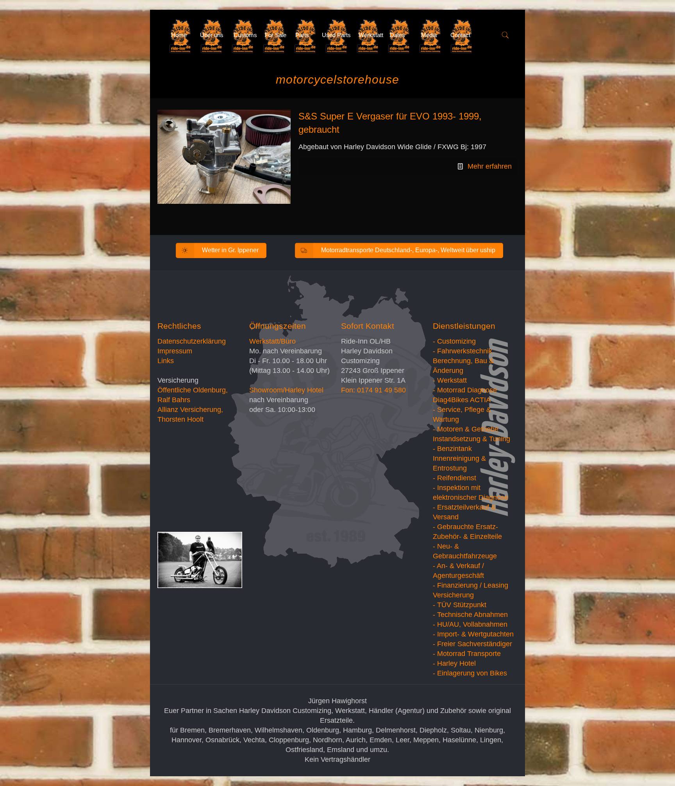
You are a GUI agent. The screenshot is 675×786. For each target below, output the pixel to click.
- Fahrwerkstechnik (462, 351)
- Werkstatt (450, 380)
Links (165, 361)
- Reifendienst (454, 478)
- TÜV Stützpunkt (459, 605)
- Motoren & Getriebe (465, 429)
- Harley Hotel (454, 663)
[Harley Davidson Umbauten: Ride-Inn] (158, 35)
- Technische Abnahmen (470, 614)
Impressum (174, 351)
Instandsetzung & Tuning (471, 439)
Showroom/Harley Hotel (286, 390)
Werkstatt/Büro (272, 341)
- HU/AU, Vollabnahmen (470, 624)
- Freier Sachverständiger (472, 644)
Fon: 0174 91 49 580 (373, 390)
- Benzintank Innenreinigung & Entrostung (459, 458)
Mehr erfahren (490, 166)
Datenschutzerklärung (191, 341)
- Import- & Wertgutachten (473, 634)
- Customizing (454, 341)
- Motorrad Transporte (467, 654)
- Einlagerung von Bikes (470, 673)
